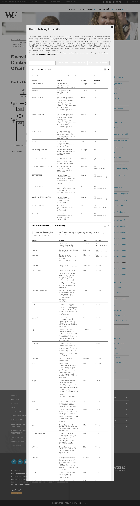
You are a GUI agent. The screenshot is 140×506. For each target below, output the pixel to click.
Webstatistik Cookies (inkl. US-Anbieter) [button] (48, 226)
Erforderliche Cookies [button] (41, 69)
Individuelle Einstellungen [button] (40, 63)
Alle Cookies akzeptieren (98, 63)
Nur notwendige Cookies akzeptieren (71, 63)
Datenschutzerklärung (47, 54)
